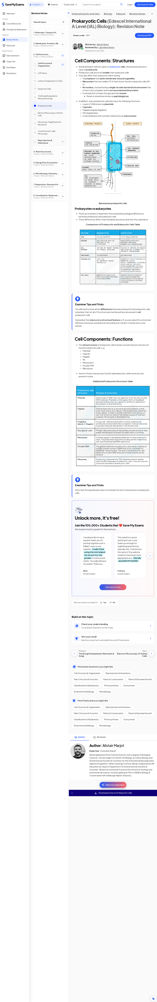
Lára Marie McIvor (106, 47)
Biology (108, 13)
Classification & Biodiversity (86, 685)
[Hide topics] (68, 13)
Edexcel (120, 13)
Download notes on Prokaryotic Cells (115, 793)
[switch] (153, 998)
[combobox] (102, 4)
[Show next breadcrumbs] (152, 14)
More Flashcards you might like (93, 700)
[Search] (121, 4)
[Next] (150, 555)
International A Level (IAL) (86, 13)
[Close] (72, 793)
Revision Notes (137, 13)
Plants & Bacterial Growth (140, 679)
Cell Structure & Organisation (87, 673)
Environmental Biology (84, 691)
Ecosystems (129, 685)
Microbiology (105, 691)
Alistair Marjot (103, 44)
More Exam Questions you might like (95, 666)
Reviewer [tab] (101, 737)
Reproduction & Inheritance (118, 673)
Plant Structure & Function (86, 679)
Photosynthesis (111, 685)
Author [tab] (81, 737)
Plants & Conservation (113, 679)
